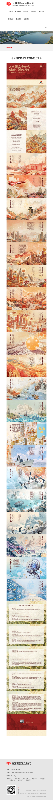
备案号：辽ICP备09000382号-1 (29, 793)
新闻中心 (17, 779)
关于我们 (9, 779)
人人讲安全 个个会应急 (40, 763)
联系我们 (20, 780)
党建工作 (12, 780)
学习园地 (9, 47)
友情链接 (28, 780)
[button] (24, 41)
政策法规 (34, 779)
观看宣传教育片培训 (16, 763)
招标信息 (26, 779)
